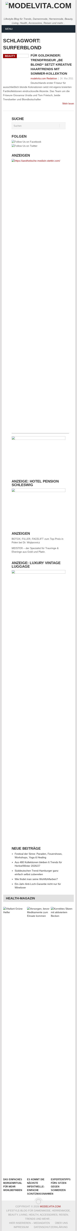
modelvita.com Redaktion (44, 78)
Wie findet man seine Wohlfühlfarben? (36, 879)
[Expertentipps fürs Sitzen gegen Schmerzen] (62, 1041)
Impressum (21, 1227)
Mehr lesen (68, 103)
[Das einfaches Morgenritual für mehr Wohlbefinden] (14, 1041)
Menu (9, 28)
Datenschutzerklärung (51, 1227)
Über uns (61, 1222)
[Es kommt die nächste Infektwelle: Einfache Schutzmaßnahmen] (38, 1041)
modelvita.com (50, 1206)
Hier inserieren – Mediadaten (29, 1222)
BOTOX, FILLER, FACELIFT (28, 538)
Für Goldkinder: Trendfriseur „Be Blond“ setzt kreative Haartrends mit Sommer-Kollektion (51, 64)
